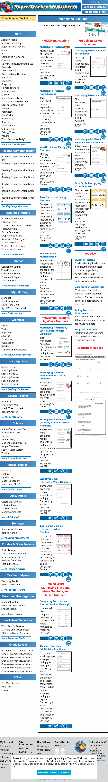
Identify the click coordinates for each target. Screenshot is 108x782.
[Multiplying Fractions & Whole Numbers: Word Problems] (64, 391)
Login (3, 767)
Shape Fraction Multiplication (48, 255)
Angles (5, 50)
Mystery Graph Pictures (13, 557)
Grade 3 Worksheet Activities (16, 660)
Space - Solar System (12, 449)
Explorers (6, 474)
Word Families (8, 280)
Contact (5, 690)
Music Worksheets (11, 511)
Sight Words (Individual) (13, 308)
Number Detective (11, 560)
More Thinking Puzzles (13, 568)
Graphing (6, 84)
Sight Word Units (10, 304)
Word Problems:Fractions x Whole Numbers (55, 480)
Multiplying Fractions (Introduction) (52, 92)
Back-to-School (9, 532)
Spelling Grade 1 (10, 367)
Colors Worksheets (11, 501)
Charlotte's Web (9, 404)
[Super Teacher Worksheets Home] (40, 6)
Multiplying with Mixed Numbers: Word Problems (89, 141)
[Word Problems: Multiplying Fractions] (64, 162)
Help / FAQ (24, 748)
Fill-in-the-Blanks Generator (16, 633)
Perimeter (6, 111)
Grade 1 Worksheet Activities (16, 653)
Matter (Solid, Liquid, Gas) (14, 442)
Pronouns (6, 339)
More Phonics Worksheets (15, 285)
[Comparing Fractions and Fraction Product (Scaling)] (64, 617)
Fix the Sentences (10, 232)
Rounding (6, 122)
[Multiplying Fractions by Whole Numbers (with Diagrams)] (64, 346)
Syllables (6, 346)
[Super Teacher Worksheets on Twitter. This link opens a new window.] (62, 750)
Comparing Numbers (12, 56)
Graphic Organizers (11, 235)
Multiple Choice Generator (15, 629)
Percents (6, 108)
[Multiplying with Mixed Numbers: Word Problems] (98, 155)
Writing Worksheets (12, 249)
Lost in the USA (9, 563)
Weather (6, 453)
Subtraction (7, 128)
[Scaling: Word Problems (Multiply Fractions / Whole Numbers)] (64, 438)
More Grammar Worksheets (16, 354)
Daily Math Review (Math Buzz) (17, 63)
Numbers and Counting (13, 605)
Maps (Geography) (11, 480)
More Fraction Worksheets (89, 286)
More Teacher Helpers (13, 589)
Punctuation (7, 342)
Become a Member (97, 760)
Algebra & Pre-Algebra (13, 46)
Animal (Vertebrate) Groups (16, 429)
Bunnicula (6, 401)
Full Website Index (11, 683)
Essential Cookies (48, 772)
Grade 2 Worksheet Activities (16, 657)
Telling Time (8, 132)
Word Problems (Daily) (13, 139)
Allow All (65, 772)
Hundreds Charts (10, 87)
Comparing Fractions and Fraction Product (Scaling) (54, 603)
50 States (6, 470)
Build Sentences (9, 301)
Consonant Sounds (11, 266)
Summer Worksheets (12, 529)
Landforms (7, 477)
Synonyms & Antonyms (13, 239)
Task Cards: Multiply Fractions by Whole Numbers (51, 529)
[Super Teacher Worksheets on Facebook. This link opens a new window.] (57, 750)
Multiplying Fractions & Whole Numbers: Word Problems (53, 375)
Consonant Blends (11, 273)
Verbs (4, 329)
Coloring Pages (9, 505)
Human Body (8, 439)
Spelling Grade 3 (10, 373)
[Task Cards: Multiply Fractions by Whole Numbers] (64, 544)
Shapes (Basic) (9, 608)
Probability (7, 118)
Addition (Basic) (9, 39)
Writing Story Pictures (13, 246)
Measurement (8, 91)
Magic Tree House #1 (12, 408)
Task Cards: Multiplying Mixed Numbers (88, 185)
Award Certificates (10, 584)
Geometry (6, 80)
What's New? (44, 749)
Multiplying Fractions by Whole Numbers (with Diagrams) (53, 330)
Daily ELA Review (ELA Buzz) (16, 225)
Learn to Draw (9, 508)
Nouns (5, 325)
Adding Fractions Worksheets (84, 312)
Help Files (6, 686)
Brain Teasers (8, 550)
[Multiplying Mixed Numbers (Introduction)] (98, 66)
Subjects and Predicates (13, 349)
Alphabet (6, 297)
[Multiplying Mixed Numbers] (98, 108)
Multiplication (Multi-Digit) (15, 101)
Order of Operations (12, 104)
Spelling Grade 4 (10, 377)
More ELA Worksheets (12, 254)
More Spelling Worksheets (15, 389)
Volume (5, 135)
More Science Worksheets (15, 458)
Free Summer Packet (15, 18)
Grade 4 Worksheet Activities (16, 664)
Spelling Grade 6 (10, 384)
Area (3, 53)
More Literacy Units (11, 416)
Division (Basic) (9, 70)
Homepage (43, 746)
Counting (6, 60)
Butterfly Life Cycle (11, 432)
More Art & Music (10, 517)
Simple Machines (10, 446)
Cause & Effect (8, 221)
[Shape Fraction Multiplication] (64, 269)
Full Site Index (26, 752)
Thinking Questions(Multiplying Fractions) (53, 648)
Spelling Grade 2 (10, 370)
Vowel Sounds (8, 270)
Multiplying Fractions (52, 46)
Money (5, 94)
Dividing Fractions (85, 259)
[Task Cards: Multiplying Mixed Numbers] (98, 199)
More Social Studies (11, 489)
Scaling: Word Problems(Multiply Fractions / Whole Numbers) (55, 422)
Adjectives (6, 332)
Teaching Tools (9, 581)
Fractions (6, 77)
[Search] (34, 26)
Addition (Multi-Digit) (12, 43)
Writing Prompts (10, 242)
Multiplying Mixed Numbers (90, 95)
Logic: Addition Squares (13, 553)
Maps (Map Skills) (10, 484)
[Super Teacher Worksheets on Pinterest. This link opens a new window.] (57, 754)
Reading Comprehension (14, 206)
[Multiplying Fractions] (64, 59)
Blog (39, 753)
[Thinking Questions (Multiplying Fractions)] (64, 661)
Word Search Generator (13, 626)
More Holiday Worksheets (15, 537)
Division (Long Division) (13, 74)
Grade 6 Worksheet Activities (16, 671)
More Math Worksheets (13, 144)
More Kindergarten (11, 614)
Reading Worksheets (12, 218)
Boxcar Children (9, 411)
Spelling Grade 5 (10, 380)
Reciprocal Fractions (86, 329)
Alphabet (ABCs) (9, 601)
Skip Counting (8, 125)
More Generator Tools (13, 638)
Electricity (6, 436)
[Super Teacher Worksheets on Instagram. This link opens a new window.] (62, 754)
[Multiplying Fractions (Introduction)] (64, 106)
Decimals (6, 67)
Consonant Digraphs (12, 277)
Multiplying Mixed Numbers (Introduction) (90, 52)
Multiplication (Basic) (12, 98)
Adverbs (5, 335)
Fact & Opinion (9, 228)
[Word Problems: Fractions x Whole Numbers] (64, 494)
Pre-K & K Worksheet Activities (17, 650)
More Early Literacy (11, 313)
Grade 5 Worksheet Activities (16, 667)
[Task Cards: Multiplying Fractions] (64, 213)
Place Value (7, 115)
